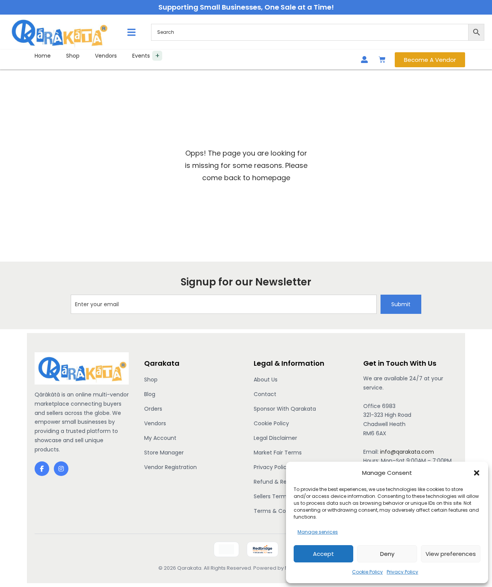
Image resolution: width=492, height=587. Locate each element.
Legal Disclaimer (275, 438)
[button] (476, 473)
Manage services (318, 532)
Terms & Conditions (280, 511)
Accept (323, 554)
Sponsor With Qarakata (285, 409)
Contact (265, 394)
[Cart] (382, 59)
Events (141, 56)
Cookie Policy (367, 572)
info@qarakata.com (407, 452)
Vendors (106, 56)
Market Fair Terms (278, 452)
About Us (266, 379)
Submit (401, 304)
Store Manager (164, 452)
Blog (149, 394)
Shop (73, 56)
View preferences (451, 554)
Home (43, 56)
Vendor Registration (170, 467)
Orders (153, 409)
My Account (160, 438)
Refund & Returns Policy (285, 482)
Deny (387, 554)
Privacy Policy (402, 572)
